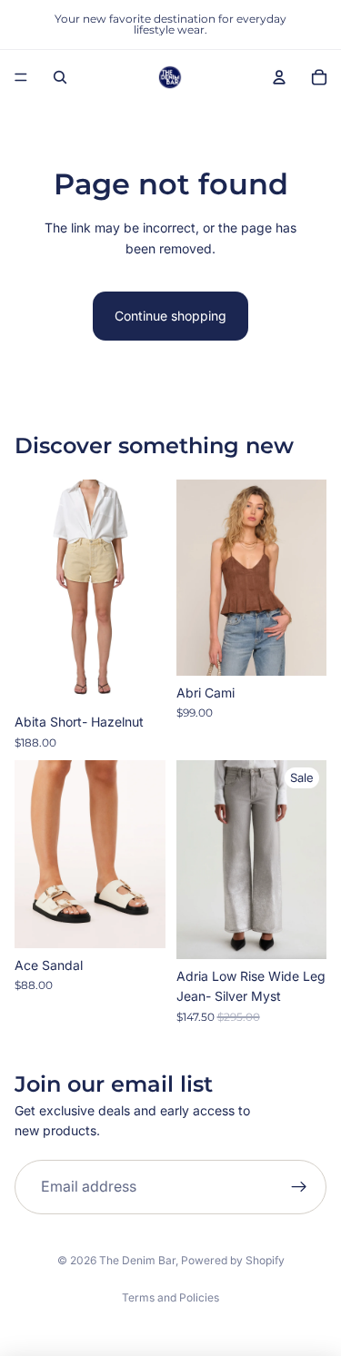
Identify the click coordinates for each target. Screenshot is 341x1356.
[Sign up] (299, 1187)
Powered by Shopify (233, 1260)
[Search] (60, 77)
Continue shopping (170, 315)
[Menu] (21, 77)
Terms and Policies (170, 1297)
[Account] (279, 77)
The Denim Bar (137, 1260)
